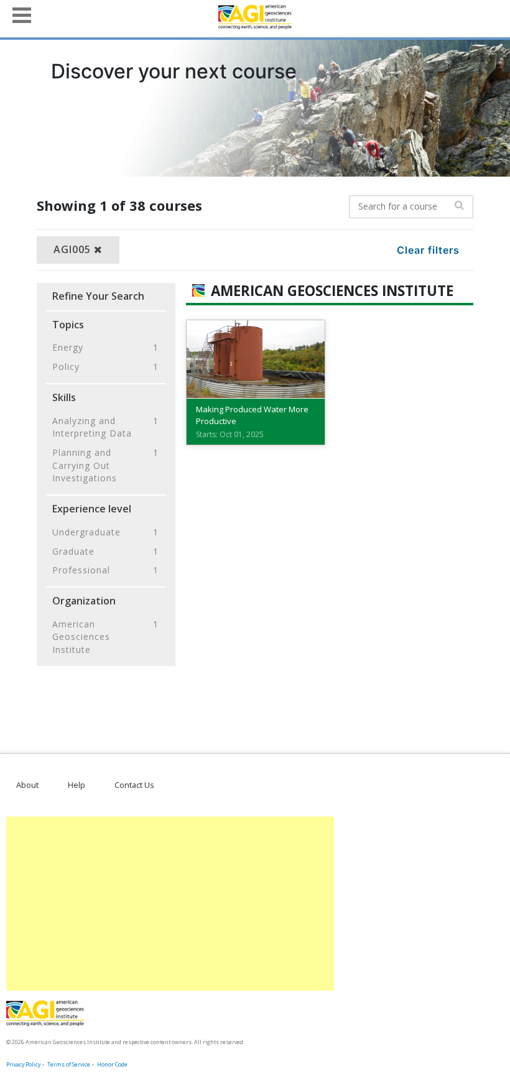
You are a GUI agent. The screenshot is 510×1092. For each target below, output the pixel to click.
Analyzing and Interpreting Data (105, 427)
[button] (21, 13)
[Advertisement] (170, 904)
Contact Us (134, 784)
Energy (105, 347)
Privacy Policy (23, 1064)
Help (76, 784)
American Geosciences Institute (105, 636)
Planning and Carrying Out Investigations (105, 465)
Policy (105, 366)
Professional (105, 570)
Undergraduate (105, 532)
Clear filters (428, 250)
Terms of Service (68, 1064)
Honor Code (112, 1064)
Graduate (105, 551)
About (27, 784)
